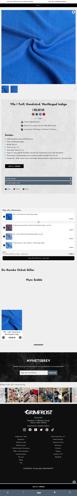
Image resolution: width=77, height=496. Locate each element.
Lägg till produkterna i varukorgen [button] (38, 258)
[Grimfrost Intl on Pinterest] (47, 429)
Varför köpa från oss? (58, 436)
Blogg (21, 460)
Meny (39, 493)
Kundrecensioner (21, 445)
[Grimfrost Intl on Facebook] (30, 429)
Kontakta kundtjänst (38, 426)
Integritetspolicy (21, 454)
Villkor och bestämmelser (21, 451)
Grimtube (58, 448)
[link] (9, 217)
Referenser (58, 445)
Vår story (21, 457)
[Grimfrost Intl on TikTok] (52, 429)
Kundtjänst (21, 439)
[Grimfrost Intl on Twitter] (41, 429)
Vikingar (58, 451)
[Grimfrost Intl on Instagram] (24, 429)
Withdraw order (21, 442)
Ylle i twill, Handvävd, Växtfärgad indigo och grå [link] (28, 234)
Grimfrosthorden (58, 439)
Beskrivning (11, 178)
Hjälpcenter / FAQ (21, 436)
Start (38, 5)
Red (43, 114)
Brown (33, 114)
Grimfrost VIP (58, 454)
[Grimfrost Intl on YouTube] (35, 429)
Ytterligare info (13, 183)
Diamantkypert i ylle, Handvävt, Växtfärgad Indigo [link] (29, 243)
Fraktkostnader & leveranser (21, 448)
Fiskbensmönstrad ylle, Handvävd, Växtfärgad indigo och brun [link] (32, 225)
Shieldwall (58, 457)
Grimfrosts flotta (58, 442)
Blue (40, 114)
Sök (21, 463)
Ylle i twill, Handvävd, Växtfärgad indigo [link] (25, 214)
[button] (2, 395)
